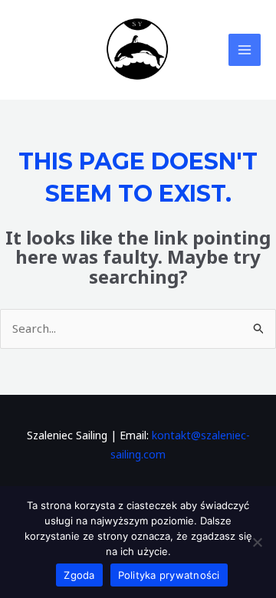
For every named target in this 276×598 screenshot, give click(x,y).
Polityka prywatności (169, 575)
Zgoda (79, 575)
